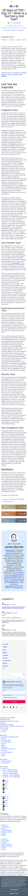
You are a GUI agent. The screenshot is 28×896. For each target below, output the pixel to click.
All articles (5, 644)
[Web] (14, 650)
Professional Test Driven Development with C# (14, 574)
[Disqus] (14, 619)
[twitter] (7, 707)
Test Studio (16, 263)
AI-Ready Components (16, 726)
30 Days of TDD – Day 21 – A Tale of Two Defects (13, 74)
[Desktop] (14, 655)
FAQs (3, 755)
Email (4, 690)
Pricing (3, 731)
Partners (4, 750)
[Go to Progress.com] (4, 814)
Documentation (6, 740)
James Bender (16, 23)
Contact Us (5, 768)
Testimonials (5, 763)
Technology (5, 827)
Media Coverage (6, 832)
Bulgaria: (11, 775)
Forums (3, 744)
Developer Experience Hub (10, 737)
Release (5, 666)
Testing (13, 30)
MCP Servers (4, 726)
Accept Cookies (14, 889)
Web (4, 650)
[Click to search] (24, 674)
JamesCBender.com (11, 586)
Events (3, 754)
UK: (10, 772)
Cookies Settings (13, 893)
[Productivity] (14, 660)
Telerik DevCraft (5, 719)
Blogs (3, 745)
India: (10, 773)
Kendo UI (3, 723)
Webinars (4, 747)
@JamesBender (18, 587)
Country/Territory (7, 695)
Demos (3, 738)
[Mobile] (14, 652)
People (5, 663)
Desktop (5, 655)
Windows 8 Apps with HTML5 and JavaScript (14, 579)
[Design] (14, 658)
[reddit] (13, 707)
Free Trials (4, 730)
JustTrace (23, 363)
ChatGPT (5, 39)
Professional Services (8, 749)
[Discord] (3, 792)
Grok (25, 39)
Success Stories (6, 761)
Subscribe (14, 701)
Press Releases (6, 830)
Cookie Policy (19, 884)
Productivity (7, 30)
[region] (14, 886)
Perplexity (12, 39)
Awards (3, 828)
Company (4, 825)
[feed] (16, 707)
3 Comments (20, 30)
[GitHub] (3, 791)
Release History (6, 742)
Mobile (5, 652)
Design (5, 658)
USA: (10, 770)
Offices (3, 835)
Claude (19, 39)
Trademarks (13, 869)
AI (3, 668)
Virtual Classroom (7, 752)
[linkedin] (10, 707)
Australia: (11, 777)
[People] (14, 663)
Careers (3, 833)
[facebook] (4, 707)
